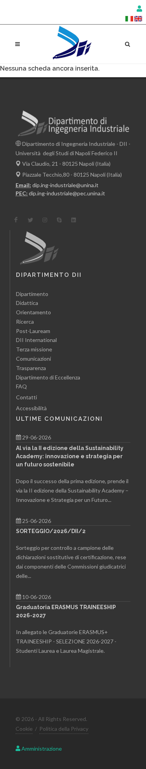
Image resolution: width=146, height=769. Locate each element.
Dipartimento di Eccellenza (48, 377)
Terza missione (34, 349)
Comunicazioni (33, 358)
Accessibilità (31, 408)
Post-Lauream (33, 331)
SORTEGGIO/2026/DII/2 (51, 531)
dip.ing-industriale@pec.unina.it (67, 193)
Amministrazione (41, 748)
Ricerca (25, 321)
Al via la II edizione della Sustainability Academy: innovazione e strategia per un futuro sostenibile (69, 456)
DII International (36, 340)
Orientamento (33, 312)
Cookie (24, 728)
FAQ (21, 386)
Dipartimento (32, 294)
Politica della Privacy (63, 728)
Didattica (27, 302)
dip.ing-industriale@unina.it (65, 185)
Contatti (26, 397)
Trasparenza (31, 368)
